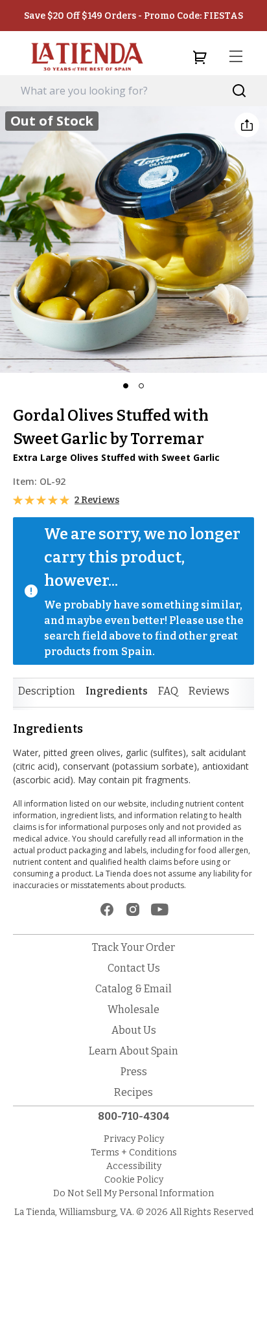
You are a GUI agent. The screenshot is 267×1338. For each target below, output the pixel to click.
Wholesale (133, 1009)
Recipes (133, 1092)
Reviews (209, 691)
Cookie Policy (133, 1179)
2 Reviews (97, 500)
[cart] (199, 56)
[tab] (46, 691)
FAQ (168, 691)
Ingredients (117, 691)
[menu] (236, 57)
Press (134, 1071)
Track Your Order (133, 947)
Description (46, 691)
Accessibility (133, 1166)
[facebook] (107, 909)
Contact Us (134, 968)
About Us (133, 1030)
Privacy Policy (134, 1138)
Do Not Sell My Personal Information (133, 1193)
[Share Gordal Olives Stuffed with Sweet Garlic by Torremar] (247, 125)
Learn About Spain (133, 1051)
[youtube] (159, 909)
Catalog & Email (133, 989)
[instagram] (133, 909)
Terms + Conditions (134, 1152)
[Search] (239, 91)
